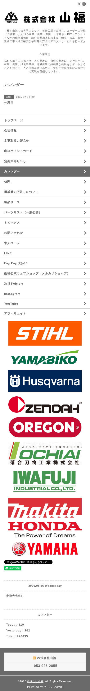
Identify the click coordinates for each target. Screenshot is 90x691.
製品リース (12, 202)
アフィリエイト (15, 313)
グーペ (48, 687)
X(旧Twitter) (13, 283)
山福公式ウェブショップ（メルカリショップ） (37, 273)
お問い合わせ (13, 232)
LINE (8, 253)
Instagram (12, 293)
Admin (58, 687)
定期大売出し (15, 595)
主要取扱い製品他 (16, 140)
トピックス (12, 222)
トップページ (13, 120)
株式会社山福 (35, 681)
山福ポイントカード (18, 151)
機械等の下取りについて (21, 191)
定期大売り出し (15, 161)
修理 (7, 181)
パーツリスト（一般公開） (23, 212)
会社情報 (10, 130)
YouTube (11, 303)
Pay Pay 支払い (15, 263)
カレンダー (12, 171)
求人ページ (12, 243)
